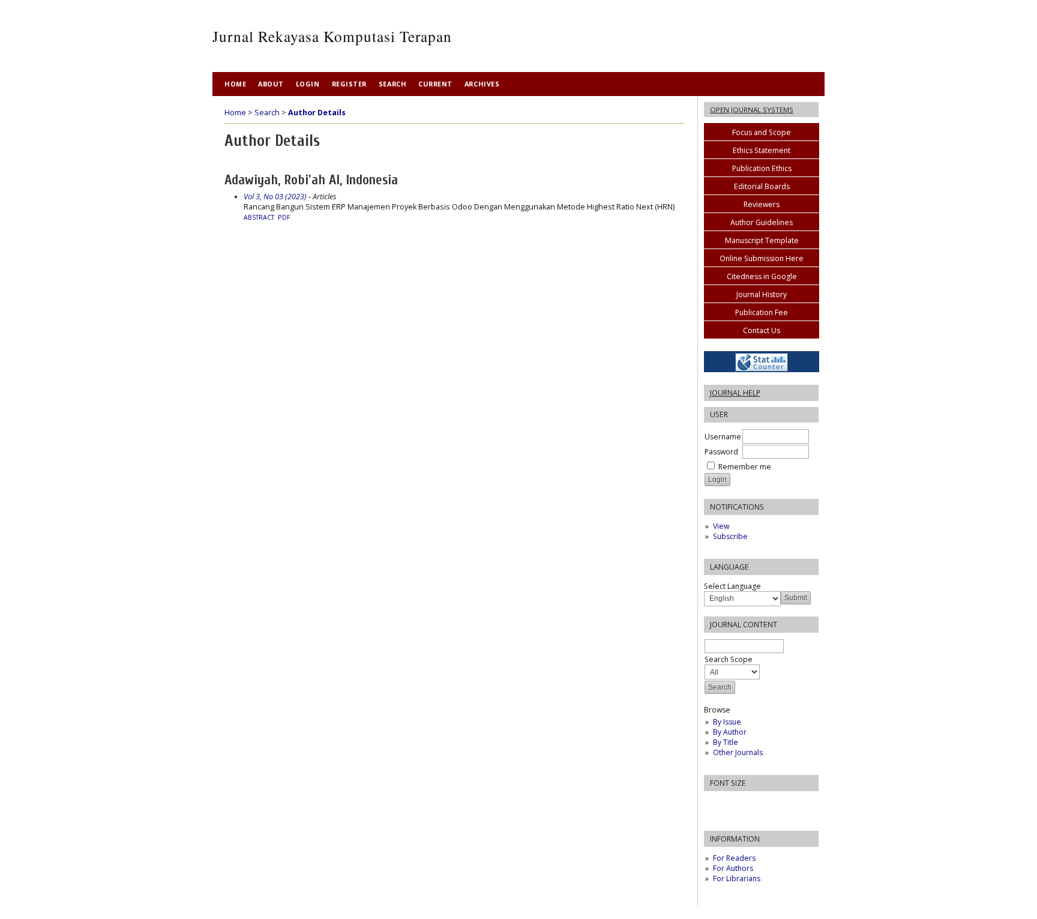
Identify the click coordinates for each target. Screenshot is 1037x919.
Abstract (259, 217)
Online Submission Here (762, 258)
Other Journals (738, 752)
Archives (481, 83)
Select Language (732, 586)
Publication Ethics (762, 168)
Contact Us (761, 330)
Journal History (761, 294)
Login (308, 83)
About (271, 83)
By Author (730, 732)
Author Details (317, 112)
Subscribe (730, 536)
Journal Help (735, 393)
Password (721, 452)
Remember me (744, 467)
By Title (725, 742)
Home (235, 83)
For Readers (734, 858)
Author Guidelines (761, 222)
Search (392, 83)
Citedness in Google (762, 276)
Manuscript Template (762, 240)
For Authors (733, 868)
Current (435, 83)
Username (723, 437)
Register (349, 83)
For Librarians (736, 878)
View (721, 526)
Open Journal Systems (751, 109)
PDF (284, 217)
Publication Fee (761, 312)
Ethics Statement (761, 150)
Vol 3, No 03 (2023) (275, 196)
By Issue (727, 722)
